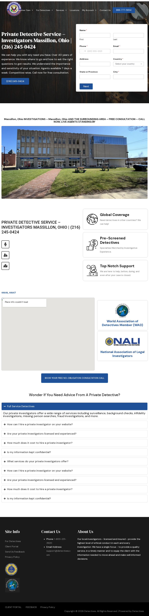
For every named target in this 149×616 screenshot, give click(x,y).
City (116, 72)
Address (84, 59)
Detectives (138, 611)
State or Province (89, 72)
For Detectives (43, 10)
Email (116, 46)
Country (118, 59)
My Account (88, 10)
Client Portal (11, 546)
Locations (74, 10)
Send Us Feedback (15, 551)
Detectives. (90, 611)
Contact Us (105, 10)
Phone (84, 46)
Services (60, 10)
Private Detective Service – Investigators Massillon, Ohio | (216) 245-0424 (36, 40)
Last (115, 39)
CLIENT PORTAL (13, 607)
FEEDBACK (31, 607)
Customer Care (23, 10)
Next (86, 86)
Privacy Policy (12, 556)
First (82, 39)
